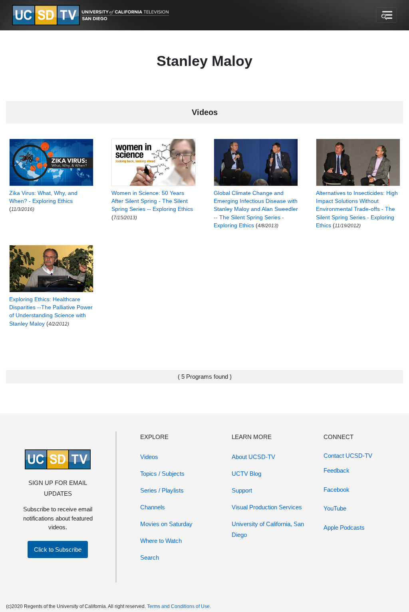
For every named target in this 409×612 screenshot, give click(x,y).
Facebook (336, 489)
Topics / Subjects (162, 473)
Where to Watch (161, 540)
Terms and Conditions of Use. (179, 606)
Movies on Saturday (166, 524)
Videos (149, 456)
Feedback (336, 470)
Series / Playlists (162, 490)
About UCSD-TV (253, 456)
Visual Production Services (267, 507)
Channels (152, 507)
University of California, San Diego (268, 529)
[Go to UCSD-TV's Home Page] (92, 15)
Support (242, 490)
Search (149, 557)
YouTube (335, 508)
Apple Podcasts (344, 527)
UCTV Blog (246, 473)
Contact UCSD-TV (348, 455)
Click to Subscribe (57, 549)
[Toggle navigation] (386, 15)
